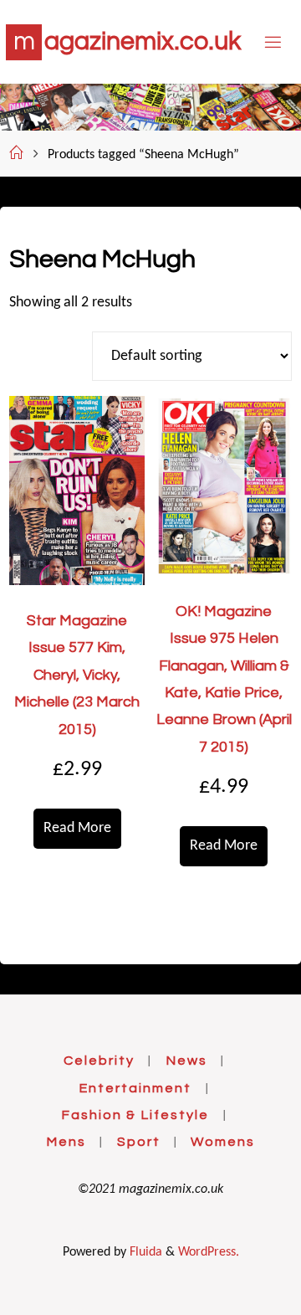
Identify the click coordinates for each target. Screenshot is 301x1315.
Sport (139, 1141)
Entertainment (135, 1088)
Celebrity (99, 1060)
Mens (66, 1141)
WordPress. (208, 1252)
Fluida (144, 1252)
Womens (223, 1141)
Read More (77, 828)
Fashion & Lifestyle (135, 1115)
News (186, 1060)
